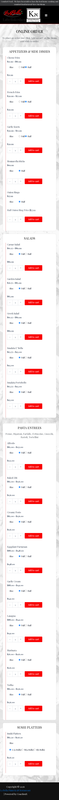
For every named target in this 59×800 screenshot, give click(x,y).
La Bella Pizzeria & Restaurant (15, 790)
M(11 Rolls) (28, 750)
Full (23, 67)
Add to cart (33, 81)
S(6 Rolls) (40, 750)
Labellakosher (14, 19)
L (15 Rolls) (16, 750)
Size (11, 67)
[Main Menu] (46, 15)
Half (29, 67)
